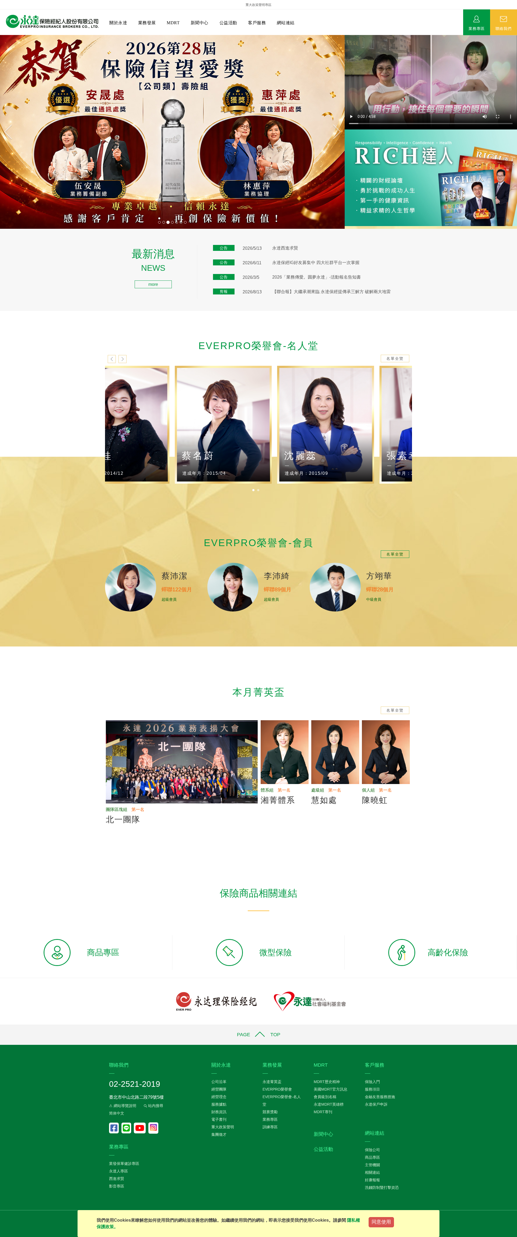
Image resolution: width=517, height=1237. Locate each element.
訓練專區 (270, 1127)
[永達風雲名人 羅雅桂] (156, 425)
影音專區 (116, 1186)
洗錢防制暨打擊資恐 (382, 1187)
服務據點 (218, 1104)
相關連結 (372, 1172)
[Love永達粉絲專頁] (115, 1128)
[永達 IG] (153, 1128)
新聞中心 (199, 22)
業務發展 (147, 22)
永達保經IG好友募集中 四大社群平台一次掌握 (315, 262)
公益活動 (228, 22)
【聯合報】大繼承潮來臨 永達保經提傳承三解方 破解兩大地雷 (331, 291)
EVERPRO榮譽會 (277, 1089)
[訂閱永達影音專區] (141, 1128)
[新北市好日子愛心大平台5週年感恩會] (172, 132)
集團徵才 (218, 1134)
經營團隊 (218, 1089)
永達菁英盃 (272, 1082)
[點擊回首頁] (50, 22)
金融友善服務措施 (380, 1097)
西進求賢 (116, 1178)
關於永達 (118, 22)
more (153, 284)
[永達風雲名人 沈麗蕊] (360, 425)
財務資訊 (218, 1112)
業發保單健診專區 (124, 1163)
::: (1, 251)
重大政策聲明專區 (258, 5)
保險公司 (372, 1150)
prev (112, 359)
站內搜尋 (155, 1106)
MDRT (173, 22)
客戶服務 (257, 22)
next (122, 359)
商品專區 (372, 1157)
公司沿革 (218, 1082)
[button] (26, 132)
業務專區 (477, 28)
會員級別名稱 (325, 1097)
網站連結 (286, 22)
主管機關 (372, 1165)
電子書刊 (218, 1119)
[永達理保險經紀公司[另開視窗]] (216, 1001)
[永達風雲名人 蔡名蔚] (258, 425)
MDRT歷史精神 (327, 1082)
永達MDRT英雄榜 (329, 1104)
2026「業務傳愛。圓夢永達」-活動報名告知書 (316, 277)
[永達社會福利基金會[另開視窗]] (310, 1001)
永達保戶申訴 (376, 1104)
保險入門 (372, 1082)
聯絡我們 (503, 28)
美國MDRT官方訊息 (330, 1089)
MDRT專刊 (323, 1112)
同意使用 (381, 1222)
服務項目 (372, 1089)
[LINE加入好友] (127, 1128)
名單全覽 (395, 358)
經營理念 (218, 1097)
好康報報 (372, 1180)
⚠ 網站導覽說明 (122, 1106)
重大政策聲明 (222, 1127)
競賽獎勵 (270, 1112)
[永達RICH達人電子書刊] (431, 177)
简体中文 (116, 1113)
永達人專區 (118, 1171)
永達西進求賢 (285, 248)
